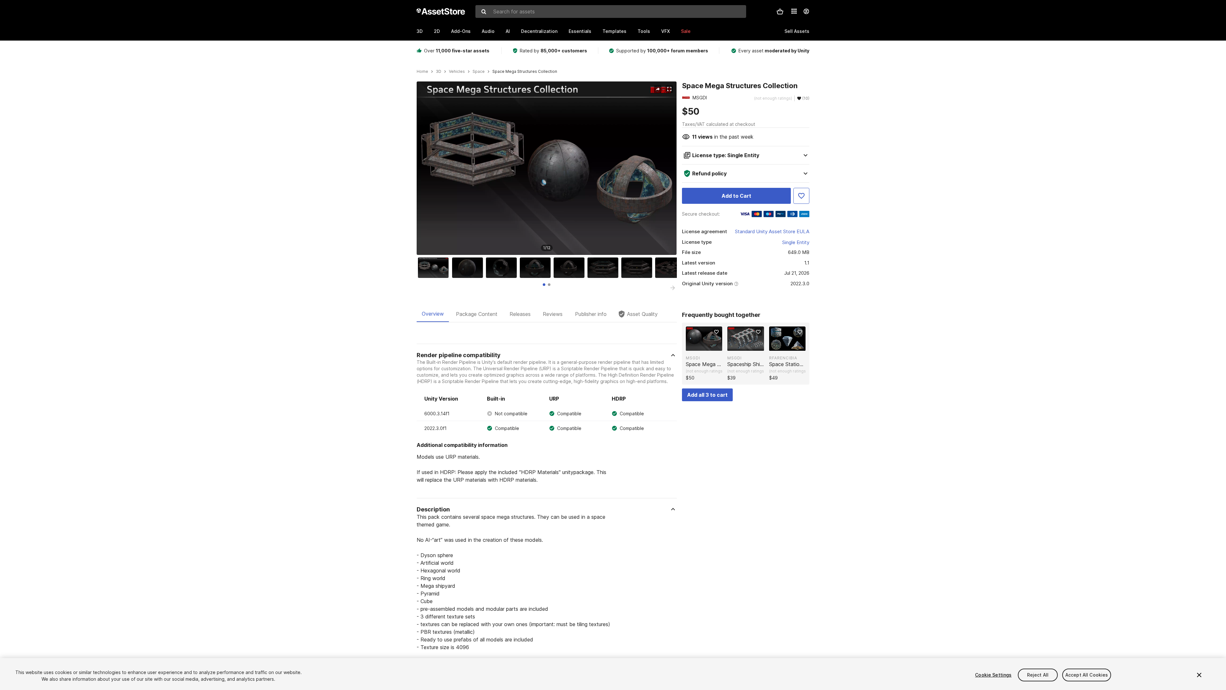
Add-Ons (461, 31)
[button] (780, 11)
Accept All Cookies (1086, 675)
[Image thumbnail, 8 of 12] (672, 267)
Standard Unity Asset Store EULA (772, 231)
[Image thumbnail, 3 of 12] (503, 267)
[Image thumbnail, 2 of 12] (469, 267)
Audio (488, 31)
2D (437, 31)
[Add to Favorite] (801, 196)
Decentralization (539, 31)
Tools (644, 31)
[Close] (1199, 675)
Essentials (580, 31)
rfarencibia (783, 358)
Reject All (1037, 675)
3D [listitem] (438, 71)
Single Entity (795, 242)
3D (420, 31)
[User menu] (806, 11)
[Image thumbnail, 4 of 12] (537, 267)
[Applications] (794, 11)
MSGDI (693, 358)
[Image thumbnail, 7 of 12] (638, 267)
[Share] (658, 89)
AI (508, 31)
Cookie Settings (993, 675)
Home (422, 71)
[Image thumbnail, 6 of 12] (604, 267)
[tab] (544, 284)
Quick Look (707, 345)
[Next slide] (673, 288)
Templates (614, 31)
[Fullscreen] (669, 89)
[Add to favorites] (716, 332)
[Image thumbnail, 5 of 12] (570, 267)
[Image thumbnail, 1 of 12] (435, 267)
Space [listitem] (479, 71)
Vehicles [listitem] (457, 71)
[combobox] (610, 11)
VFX (665, 31)
